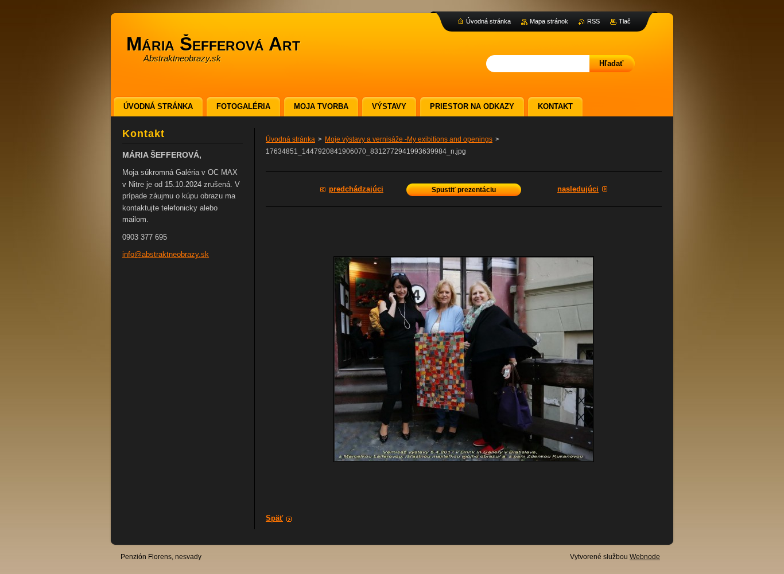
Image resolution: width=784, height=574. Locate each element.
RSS (593, 21)
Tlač (625, 21)
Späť (274, 518)
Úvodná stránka (290, 139)
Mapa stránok (549, 21)
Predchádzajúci (356, 189)
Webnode (645, 556)
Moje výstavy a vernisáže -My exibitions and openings (408, 139)
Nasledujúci (578, 189)
